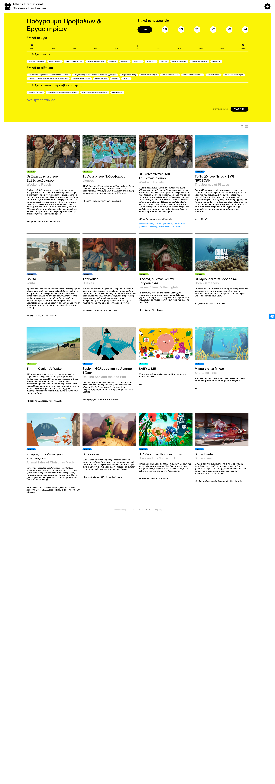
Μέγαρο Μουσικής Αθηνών (81, 78)
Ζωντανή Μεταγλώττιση (74, 61)
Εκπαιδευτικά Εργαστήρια (96, 61)
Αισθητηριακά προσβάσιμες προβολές (94, 92)
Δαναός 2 (126, 78)
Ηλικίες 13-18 (151, 61)
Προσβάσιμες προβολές (199, 61)
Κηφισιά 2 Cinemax (213, 74)
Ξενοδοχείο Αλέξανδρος (170, 74)
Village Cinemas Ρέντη (129, 74)
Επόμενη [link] (158, 510)
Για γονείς (164, 61)
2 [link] (133, 510)
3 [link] (136, 510)
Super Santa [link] (204, 454)
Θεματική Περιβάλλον (179, 61)
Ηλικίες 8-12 (137, 61)
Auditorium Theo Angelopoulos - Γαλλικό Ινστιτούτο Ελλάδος (49, 74)
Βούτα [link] (31, 279)
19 (181, 29)
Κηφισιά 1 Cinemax (101, 78)
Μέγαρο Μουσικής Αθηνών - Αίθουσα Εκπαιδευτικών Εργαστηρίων (95, 74)
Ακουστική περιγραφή (36, 92)
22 (213, 29)
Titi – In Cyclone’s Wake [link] (44, 369)
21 (197, 29)
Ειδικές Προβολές (55, 61)
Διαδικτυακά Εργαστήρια (149, 74)
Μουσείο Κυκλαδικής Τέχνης (234, 74)
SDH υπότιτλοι (117, 92)
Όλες (144, 29)
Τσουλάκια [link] (90, 279)
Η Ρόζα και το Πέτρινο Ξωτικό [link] (161, 454)
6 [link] (146, 510)
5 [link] (143, 510)
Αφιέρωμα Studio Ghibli (36, 61)
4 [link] (139, 510)
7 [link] (149, 510)
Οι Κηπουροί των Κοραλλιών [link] (216, 279)
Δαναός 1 (115, 78)
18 (165, 29)
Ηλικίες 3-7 (124, 61)
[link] (272, 316)
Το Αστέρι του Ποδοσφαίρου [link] (103, 176)
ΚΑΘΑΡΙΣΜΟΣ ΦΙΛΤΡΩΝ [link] (220, 109)
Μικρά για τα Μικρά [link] (209, 369)
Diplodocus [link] (90, 454)
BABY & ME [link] (147, 369)
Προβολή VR (216, 61)
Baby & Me (112, 61)
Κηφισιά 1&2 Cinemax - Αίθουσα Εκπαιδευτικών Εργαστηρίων (48, 78)
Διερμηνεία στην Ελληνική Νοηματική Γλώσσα (62, 92)
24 (245, 29)
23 (229, 29)
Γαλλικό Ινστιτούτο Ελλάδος (192, 74)
